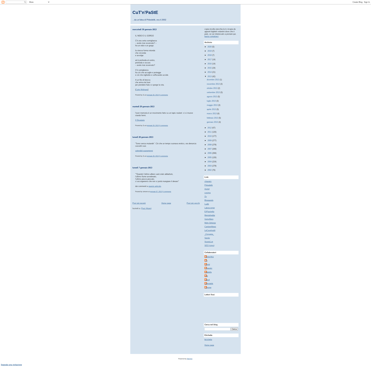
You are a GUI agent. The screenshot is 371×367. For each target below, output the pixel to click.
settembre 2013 (213, 92)
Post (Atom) (146, 208)
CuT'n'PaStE (145, 12)
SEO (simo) (209, 245)
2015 (210, 68)
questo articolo (155, 186)
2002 (210, 170)
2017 (210, 59)
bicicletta (208, 339)
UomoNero (208, 219)
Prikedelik (208, 185)
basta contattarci (211, 36)
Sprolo (207, 238)
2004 (210, 162)
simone (208, 287)
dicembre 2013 (213, 80)
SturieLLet (208, 242)
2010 (210, 136)
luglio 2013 (211, 101)
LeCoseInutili (209, 230)
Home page (166, 203)
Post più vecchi (193, 203)
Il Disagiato (140, 120)
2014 (210, 72)
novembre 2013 (213, 84)
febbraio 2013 (213, 118)
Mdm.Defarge (210, 223)
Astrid (206, 189)
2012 (210, 128)
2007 (210, 149)
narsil (207, 280)
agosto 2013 (212, 96)
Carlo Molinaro (142, 90)
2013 (210, 76)
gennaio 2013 (213, 122)
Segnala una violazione (11, 365)
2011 (210, 132)
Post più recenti (139, 203)
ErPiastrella (209, 212)
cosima (207, 193)
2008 (210, 145)
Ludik (206, 204)
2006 (210, 153)
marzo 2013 (212, 113)
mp (206, 276)
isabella (208, 272)
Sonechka (209, 257)
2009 (210, 140)
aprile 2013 (212, 109)
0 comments (163, 95)
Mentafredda (209, 215)
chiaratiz (208, 181)
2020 (210, 47)
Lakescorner (209, 208)
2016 (210, 64)
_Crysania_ (209, 234)
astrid (207, 264)
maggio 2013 (212, 105)
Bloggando (208, 200)
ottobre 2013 (212, 88)
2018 (210, 55)
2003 (210, 166)
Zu (205, 196)
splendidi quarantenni (144, 151)
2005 (210, 157)
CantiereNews (210, 227)
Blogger (189, 359)
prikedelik (209, 284)
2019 (210, 51)
